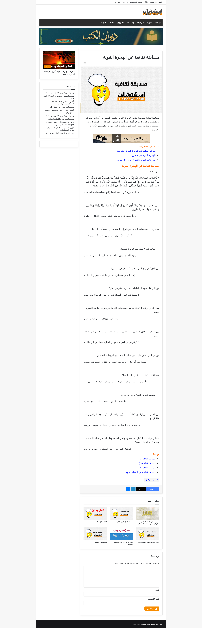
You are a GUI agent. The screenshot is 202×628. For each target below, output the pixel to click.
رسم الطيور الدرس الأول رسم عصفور (60, 133)
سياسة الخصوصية (136, 2)
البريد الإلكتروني (153, 599)
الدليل (111, 22)
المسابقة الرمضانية (101, 542)
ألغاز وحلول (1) (102, 521)
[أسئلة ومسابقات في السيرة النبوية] (147, 533)
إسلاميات (130, 22)
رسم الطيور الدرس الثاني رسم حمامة (60, 116)
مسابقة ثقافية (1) (147, 458)
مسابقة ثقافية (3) (147, 467)
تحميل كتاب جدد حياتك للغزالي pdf (61, 119)
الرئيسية (158, 22)
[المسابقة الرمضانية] (95, 533)
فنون (150, 22)
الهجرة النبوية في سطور (144, 155)
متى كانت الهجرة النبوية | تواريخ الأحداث (136, 159)
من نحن (125, 2)
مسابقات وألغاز (151, 480)
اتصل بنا (117, 2)
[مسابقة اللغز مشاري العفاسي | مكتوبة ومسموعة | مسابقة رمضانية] (147, 513)
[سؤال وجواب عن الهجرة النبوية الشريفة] (121, 533)
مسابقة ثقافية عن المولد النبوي (140, 472)
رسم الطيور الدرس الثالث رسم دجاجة (60, 93)
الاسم (157, 590)
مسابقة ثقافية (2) (147, 463)
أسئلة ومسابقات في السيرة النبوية (148, 542)
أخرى (104, 22)
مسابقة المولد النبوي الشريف (124, 521)
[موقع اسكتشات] (153, 12)
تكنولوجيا (120, 22)
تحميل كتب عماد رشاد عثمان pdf (62, 107)
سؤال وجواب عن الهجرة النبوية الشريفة (136, 151)
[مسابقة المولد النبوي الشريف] (121, 513)
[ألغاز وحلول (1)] (95, 513)
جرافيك (141, 22)
